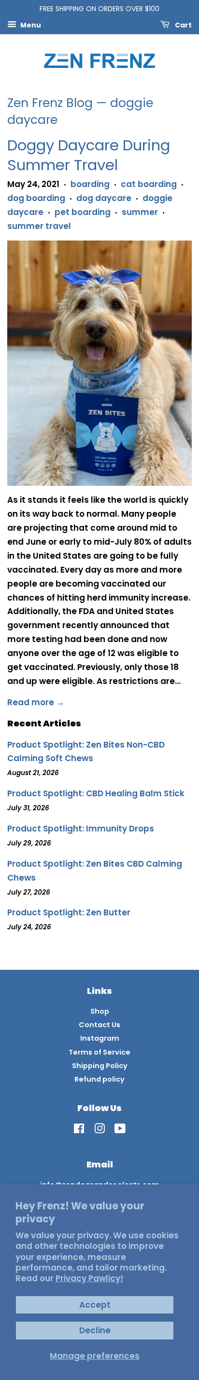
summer (140, 212)
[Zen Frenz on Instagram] (99, 1130)
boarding (90, 184)
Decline (95, 1330)
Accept (95, 1305)
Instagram (99, 1038)
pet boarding (83, 212)
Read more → (35, 702)
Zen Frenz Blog (50, 102)
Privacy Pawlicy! (89, 1278)
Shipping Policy (100, 1066)
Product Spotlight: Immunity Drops (80, 828)
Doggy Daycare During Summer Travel (88, 154)
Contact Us (99, 1025)
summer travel (39, 226)
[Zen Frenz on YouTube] (120, 1130)
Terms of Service (99, 1052)
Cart (182, 24)
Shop (99, 1011)
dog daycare (103, 198)
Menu (30, 24)
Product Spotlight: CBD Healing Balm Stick (96, 793)
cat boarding (149, 184)
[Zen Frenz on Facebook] (79, 1130)
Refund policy (99, 1079)
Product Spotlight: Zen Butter (68, 912)
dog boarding (36, 198)
